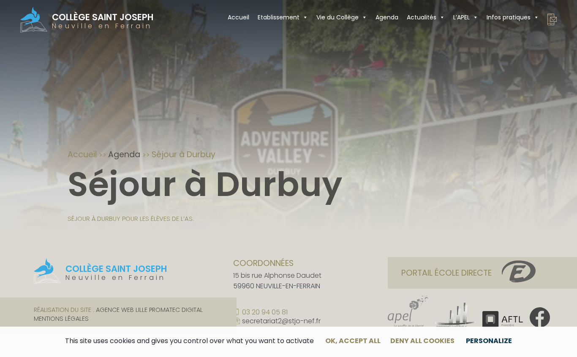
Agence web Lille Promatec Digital (149, 310)
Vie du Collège (337, 17)
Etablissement (278, 17)
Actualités (421, 17)
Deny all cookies (422, 341)
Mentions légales (61, 318)
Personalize (489, 341)
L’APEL (461, 17)
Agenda (387, 17)
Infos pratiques (509, 17)
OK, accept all (353, 341)
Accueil (238, 17)
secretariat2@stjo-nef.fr (281, 321)
